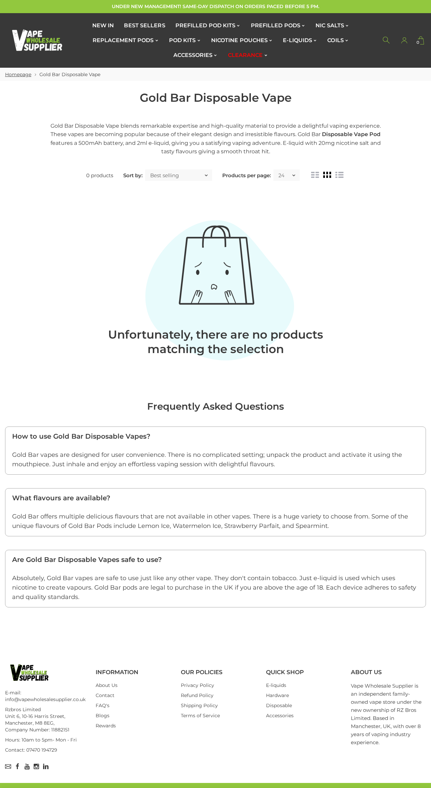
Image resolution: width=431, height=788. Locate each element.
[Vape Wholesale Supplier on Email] (8, 766)
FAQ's (102, 705)
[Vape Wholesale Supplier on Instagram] (36, 766)
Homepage (18, 74)
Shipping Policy (199, 705)
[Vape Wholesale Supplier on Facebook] (17, 766)
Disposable (279, 705)
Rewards (106, 726)
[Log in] (404, 40)
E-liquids (276, 685)
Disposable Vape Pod (351, 134)
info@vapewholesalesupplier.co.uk (45, 699)
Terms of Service (200, 716)
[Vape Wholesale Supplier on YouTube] (27, 766)
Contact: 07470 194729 (31, 750)
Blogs (102, 716)
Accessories (280, 716)
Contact (105, 695)
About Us (107, 685)
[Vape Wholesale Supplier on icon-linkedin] (46, 766)
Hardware (277, 695)
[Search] (386, 40)
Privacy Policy (197, 685)
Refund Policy (197, 695)
